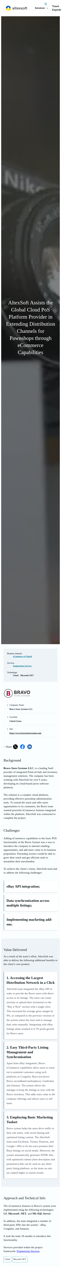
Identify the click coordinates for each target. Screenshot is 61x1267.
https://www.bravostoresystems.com (25, 733)
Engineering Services (22, 666)
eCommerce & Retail (22, 656)
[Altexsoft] (16, 8)
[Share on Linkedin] (29, 746)
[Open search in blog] (45, 4)
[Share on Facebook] (22, 746)
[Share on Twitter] (15, 746)
